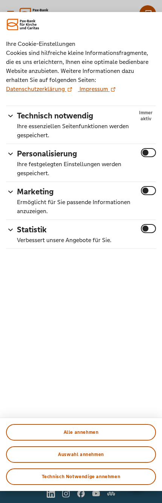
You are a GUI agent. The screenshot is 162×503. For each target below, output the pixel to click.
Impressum (94, 88)
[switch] (148, 152)
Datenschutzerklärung (36, 88)
